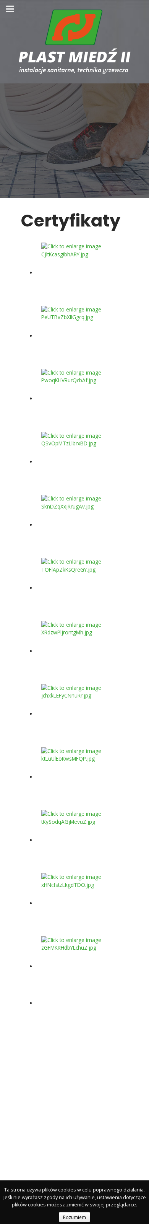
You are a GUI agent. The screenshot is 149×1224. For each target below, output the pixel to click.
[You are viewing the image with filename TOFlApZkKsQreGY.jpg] (79, 588)
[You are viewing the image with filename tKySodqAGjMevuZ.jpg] (79, 840)
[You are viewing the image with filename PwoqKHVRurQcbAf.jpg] (79, 398)
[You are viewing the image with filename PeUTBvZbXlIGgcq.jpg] (79, 335)
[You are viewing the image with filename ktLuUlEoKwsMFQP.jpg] (79, 777)
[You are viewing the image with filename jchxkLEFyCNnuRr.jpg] (79, 713)
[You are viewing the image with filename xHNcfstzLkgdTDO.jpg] (79, 903)
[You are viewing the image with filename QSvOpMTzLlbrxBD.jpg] (79, 461)
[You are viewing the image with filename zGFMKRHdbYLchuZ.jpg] (79, 966)
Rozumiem (74, 1217)
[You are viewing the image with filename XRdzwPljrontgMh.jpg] (79, 651)
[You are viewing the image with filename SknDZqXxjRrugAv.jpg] (79, 524)
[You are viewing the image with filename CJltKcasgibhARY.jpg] (79, 272)
